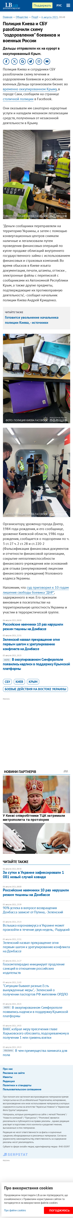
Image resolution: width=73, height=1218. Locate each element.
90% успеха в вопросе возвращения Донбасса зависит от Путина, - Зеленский (33, 910)
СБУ (7, 682)
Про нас (8, 1069)
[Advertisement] (36, 729)
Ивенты (7, 1077)
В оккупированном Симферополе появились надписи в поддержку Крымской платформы (36, 664)
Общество (22, 17)
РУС (59, 5)
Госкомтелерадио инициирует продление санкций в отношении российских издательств (34, 968)
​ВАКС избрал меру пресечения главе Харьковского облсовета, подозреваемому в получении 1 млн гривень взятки (36, 1033)
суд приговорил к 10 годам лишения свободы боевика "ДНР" (36, 590)
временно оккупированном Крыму (30, 89)
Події (35, 17)
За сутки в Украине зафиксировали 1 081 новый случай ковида (33, 874)
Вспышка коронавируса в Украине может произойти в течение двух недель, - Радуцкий (36, 927)
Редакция (9, 1081)
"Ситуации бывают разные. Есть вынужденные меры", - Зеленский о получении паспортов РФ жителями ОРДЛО (35, 990)
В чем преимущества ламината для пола (35, 1052)
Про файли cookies (15, 1210)
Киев (19, 682)
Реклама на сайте (14, 1073)
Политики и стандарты (17, 1085)
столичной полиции (18, 99)
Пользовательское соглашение (22, 1089)
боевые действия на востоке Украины (35, 689)
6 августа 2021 (49, 17)
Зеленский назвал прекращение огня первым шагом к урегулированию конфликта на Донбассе (31, 644)
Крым (33, 682)
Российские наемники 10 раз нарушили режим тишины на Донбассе (33, 626)
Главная (7, 17)
